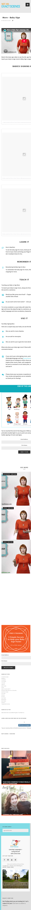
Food (2, 687)
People (3, 695)
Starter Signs (5, 676)
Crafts (3, 684)
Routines (3, 701)
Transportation (5, 704)
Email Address (24, 439)
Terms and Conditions (12, 864)
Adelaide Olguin (7, 20)
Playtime (3, 698)
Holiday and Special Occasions (9, 690)
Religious (3, 699)
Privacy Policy (21, 864)
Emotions (3, 686)
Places (3, 696)
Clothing (3, 681)
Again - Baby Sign (8, 542)
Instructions (4, 692)
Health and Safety (5, 689)
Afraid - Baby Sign (8, 508)
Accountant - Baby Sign (10, 474)
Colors (3, 682)
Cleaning (3, 679)
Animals (3, 678)
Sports (3, 702)
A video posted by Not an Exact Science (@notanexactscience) (16, 178)
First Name (24, 445)
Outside (3, 693)
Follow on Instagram (25, 725)
